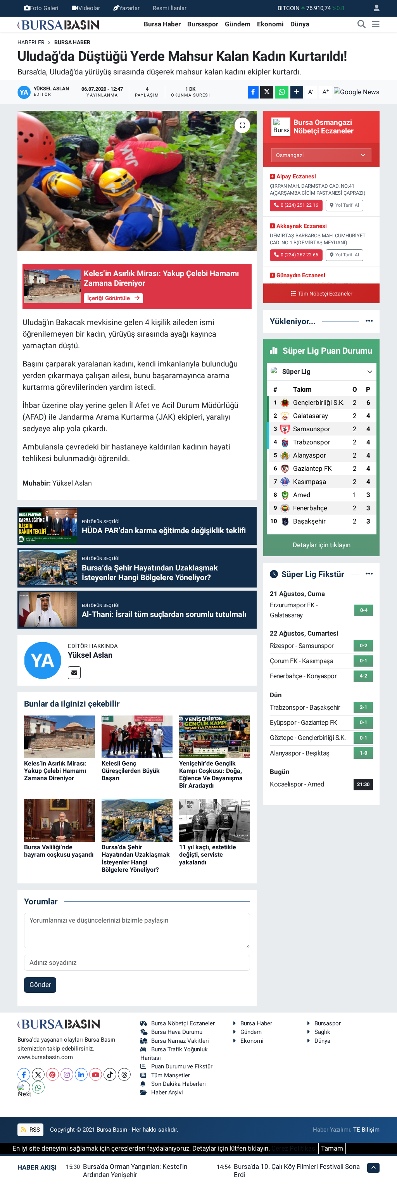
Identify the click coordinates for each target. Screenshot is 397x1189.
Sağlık (322, 1031)
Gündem (237, 24)
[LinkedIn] (81, 1074)
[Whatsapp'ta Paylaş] (281, 92)
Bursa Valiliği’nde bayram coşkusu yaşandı (58, 850)
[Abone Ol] (357, 92)
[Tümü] (369, 321)
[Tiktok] (110, 1074)
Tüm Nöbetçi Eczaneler (325, 293)
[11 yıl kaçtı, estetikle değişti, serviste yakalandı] (214, 820)
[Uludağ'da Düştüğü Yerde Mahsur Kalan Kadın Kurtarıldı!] (137, 181)
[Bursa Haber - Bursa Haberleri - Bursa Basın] (58, 24)
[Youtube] (95, 1074)
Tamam (332, 1148)
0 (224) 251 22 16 (299, 205)
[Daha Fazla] (296, 92)
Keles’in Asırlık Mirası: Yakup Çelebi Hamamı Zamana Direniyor (55, 771)
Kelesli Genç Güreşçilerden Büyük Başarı (131, 771)
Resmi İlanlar (169, 8)
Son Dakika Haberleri (178, 1083)
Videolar (89, 8)
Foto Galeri (44, 8)
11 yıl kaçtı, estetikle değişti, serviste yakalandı (207, 854)
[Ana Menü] (376, 24)
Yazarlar (129, 8)
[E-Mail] (74, 672)
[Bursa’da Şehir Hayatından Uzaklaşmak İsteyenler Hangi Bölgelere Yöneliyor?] (137, 820)
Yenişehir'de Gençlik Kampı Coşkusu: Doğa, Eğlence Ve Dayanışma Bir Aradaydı (211, 775)
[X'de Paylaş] (266, 92)
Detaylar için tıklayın (321, 545)
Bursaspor (202, 24)
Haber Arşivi (167, 1092)
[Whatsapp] (38, 1087)
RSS (34, 1129)
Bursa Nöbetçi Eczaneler (183, 1023)
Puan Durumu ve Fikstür (181, 1066)
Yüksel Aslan (90, 655)
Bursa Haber (162, 24)
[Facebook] (23, 1074)
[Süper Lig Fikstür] (369, 574)
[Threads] (124, 1074)
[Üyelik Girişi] (373, 8)
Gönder (40, 985)
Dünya (299, 24)
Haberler (31, 42)
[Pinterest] (52, 1074)
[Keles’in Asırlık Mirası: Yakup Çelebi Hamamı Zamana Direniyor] (59, 736)
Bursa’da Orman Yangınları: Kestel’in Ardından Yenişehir (135, 1171)
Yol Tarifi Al (347, 205)
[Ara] (361, 24)
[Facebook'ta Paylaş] (253, 92)
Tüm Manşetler (170, 1075)
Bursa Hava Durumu (176, 1031)
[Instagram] (66, 1074)
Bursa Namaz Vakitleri (180, 1040)
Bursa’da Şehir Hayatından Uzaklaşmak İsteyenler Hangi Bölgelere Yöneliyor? (136, 858)
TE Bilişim (366, 1129)
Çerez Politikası (294, 1148)
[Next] (23, 1087)
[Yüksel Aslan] (42, 660)
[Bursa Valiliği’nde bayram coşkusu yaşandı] (59, 820)
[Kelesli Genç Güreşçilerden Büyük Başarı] (137, 736)
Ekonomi (270, 24)
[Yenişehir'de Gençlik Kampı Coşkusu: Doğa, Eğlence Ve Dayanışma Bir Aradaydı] (214, 736)
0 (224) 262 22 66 (299, 255)
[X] (38, 1074)
